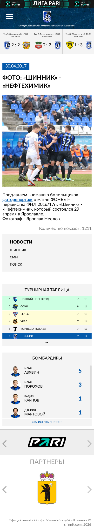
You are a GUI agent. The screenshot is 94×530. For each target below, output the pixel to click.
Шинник (18, 250)
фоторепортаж (17, 200)
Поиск (16, 264)
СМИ (14, 257)
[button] (4, 443)
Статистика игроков (47, 422)
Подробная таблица (47, 342)
